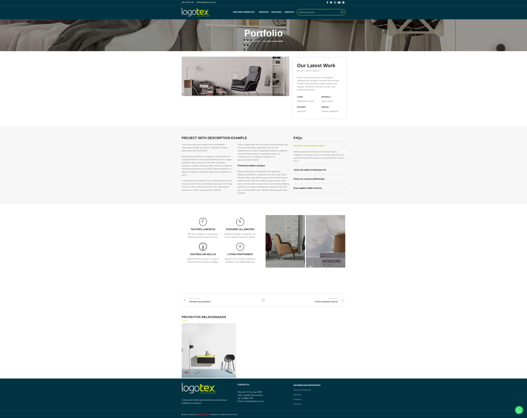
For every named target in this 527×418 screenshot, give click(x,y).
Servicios (297, 395)
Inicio (246, 41)
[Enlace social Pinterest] (343, 2)
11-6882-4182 (188, 2)
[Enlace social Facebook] (327, 2)
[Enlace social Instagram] (335, 2)
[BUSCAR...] (342, 12)
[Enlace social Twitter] (331, 2)
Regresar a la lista (263, 300)
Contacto (297, 404)
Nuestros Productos (302, 390)
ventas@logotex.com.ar (207, 2)
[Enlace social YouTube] (339, 2)
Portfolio (255, 41)
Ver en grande (234, 325)
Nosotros (297, 399)
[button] (519, 410)
